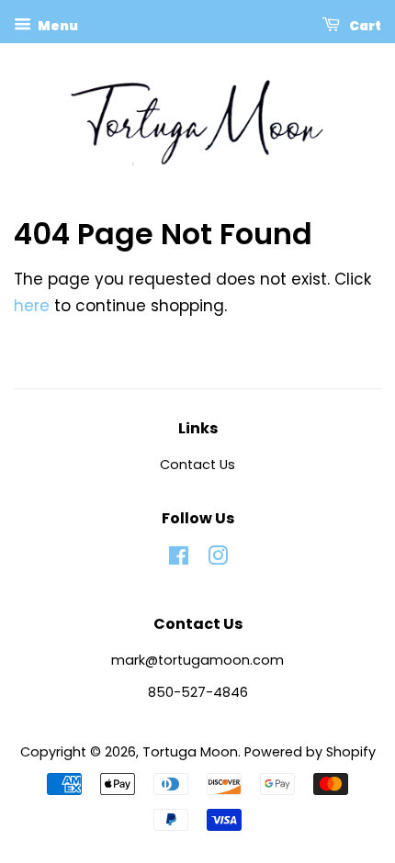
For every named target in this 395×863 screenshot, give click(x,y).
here (32, 306)
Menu (57, 26)
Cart (364, 26)
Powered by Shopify (310, 752)
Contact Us (197, 464)
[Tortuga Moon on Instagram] (218, 559)
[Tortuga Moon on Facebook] (178, 559)
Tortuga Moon (190, 752)
